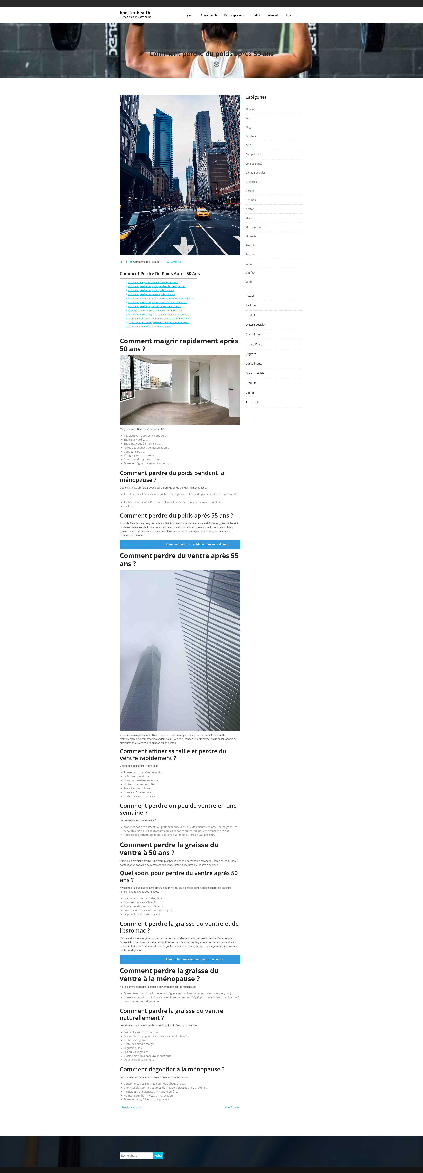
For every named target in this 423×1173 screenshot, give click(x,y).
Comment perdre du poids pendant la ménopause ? (157, 286)
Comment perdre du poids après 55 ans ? (151, 290)
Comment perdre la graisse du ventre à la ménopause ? (160, 318)
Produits (256, 15)
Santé (248, 263)
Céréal (249, 145)
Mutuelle (250, 236)
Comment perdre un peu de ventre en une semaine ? (157, 302)
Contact (250, 393)
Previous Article (131, 1107)
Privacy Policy (254, 344)
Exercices (251, 182)
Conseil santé (209, 15)
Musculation (253, 227)
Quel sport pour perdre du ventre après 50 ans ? (155, 310)
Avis (247, 118)
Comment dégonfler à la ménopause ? (150, 326)
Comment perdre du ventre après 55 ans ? (151, 294)
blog (248, 127)
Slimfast (250, 272)
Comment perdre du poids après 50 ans (211, 53)
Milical (249, 218)
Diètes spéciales (234, 15)
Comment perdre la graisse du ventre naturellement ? (159, 322)
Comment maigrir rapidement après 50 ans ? (153, 282)
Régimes (189, 15)
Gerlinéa (250, 200)
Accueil (250, 295)
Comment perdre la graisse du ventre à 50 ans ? (154, 306)
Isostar (249, 209)
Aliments (273, 15)
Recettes (291, 15)
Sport (248, 282)
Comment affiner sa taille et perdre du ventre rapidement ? (161, 298)
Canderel (251, 136)
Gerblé (249, 191)
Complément (253, 154)
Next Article (231, 1107)
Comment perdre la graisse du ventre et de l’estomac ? (158, 314)
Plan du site (253, 402)
